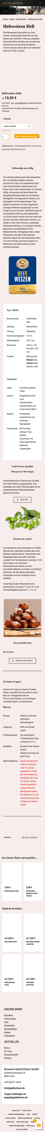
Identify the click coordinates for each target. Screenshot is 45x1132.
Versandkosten (20, 103)
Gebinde (7, 119)
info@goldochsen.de (20, 695)
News (7, 1048)
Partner (8, 1058)
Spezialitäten (10, 1029)
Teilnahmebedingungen (16, 1114)
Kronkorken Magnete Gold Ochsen (31, 893)
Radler (7, 1032)
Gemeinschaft (11, 1054)
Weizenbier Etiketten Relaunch (13, 149)
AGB (28, 1114)
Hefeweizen (21, 19)
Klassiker (8, 1015)
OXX (6, 1022)
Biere (12, 19)
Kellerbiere (9, 1035)
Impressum (16, 1110)
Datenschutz (26, 1110)
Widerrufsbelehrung (25, 1118)
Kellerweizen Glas (11, 891)
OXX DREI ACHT (10, 942)
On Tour (8, 1051)
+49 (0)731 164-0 (12, 1082)
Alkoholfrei (9, 1025)
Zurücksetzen (6, 130)
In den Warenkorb (28, 137)
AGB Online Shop (22, 1122)
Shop (5, 19)
